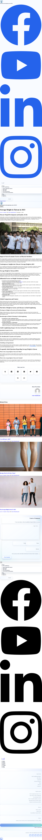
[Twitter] (30, 372)
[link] (3, 182)
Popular (8, 441)
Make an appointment (38, 827)
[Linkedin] (21, 132)
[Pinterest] (24, 372)
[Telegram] (30, 835)
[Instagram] (21, 756)
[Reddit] (11, 372)
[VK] (18, 378)
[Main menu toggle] (2, 206)
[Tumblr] (5, 372)
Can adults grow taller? (5, 439)
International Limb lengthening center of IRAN (6, 3)
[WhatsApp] (24, 378)
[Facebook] (37, 372)
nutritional (21, 281)
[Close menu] (1, 562)
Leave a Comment (3, 212)
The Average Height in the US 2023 (8, 509)
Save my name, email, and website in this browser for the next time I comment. (25, 553)
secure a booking (32, 345)
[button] (21, 825)
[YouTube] (21, 83)
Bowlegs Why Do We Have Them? (7, 473)
